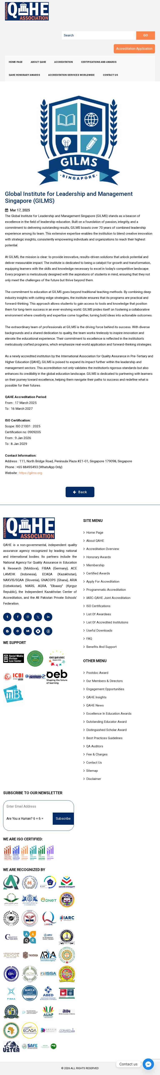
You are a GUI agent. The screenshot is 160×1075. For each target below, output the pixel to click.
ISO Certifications (98, 606)
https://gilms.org (30, 473)
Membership (95, 565)
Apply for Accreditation (102, 581)
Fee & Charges (97, 754)
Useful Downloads (99, 630)
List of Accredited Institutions (107, 622)
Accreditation (63, 61)
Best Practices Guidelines (104, 738)
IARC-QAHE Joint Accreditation (108, 598)
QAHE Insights (96, 697)
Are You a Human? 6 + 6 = (24, 819)
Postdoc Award (97, 673)
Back (82, 492)
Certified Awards (98, 573)
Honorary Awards (98, 557)
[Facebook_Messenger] (148, 1064)
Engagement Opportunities (105, 689)
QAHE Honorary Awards (24, 74)
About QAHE (38, 61)
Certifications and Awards (98, 61)
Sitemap (92, 771)
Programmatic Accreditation (106, 590)
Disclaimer (93, 779)
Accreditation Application (134, 49)
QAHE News (95, 705)
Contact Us (110, 74)
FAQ (89, 639)
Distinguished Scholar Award (106, 730)
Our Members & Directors (104, 681)
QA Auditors (94, 746)
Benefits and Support (101, 647)
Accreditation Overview (102, 549)
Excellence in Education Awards (108, 713)
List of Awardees (98, 614)
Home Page (15, 61)
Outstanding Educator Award (106, 722)
